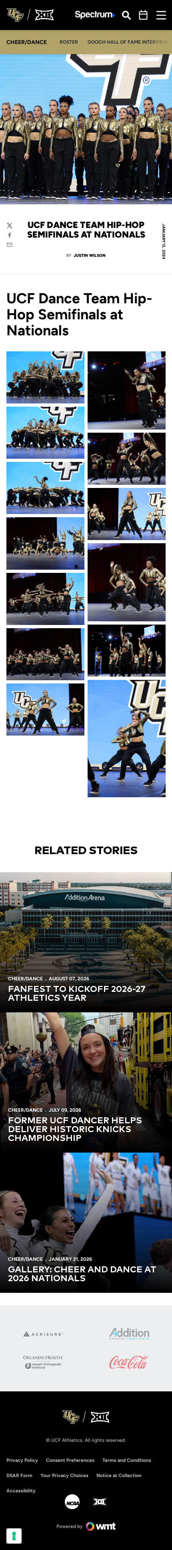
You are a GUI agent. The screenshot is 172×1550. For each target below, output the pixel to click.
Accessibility (21, 1491)
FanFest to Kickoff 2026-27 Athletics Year (77, 994)
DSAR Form (19, 1475)
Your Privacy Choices (64, 1475)
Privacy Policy (22, 1460)
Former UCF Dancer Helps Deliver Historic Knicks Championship (75, 1130)
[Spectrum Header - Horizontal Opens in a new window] (95, 15)
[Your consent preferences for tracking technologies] (14, 1536)
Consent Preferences (70, 1460)
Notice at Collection (119, 1475)
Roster (69, 42)
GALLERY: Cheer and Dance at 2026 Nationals (82, 1274)
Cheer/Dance (25, 979)
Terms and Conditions (126, 1460)
